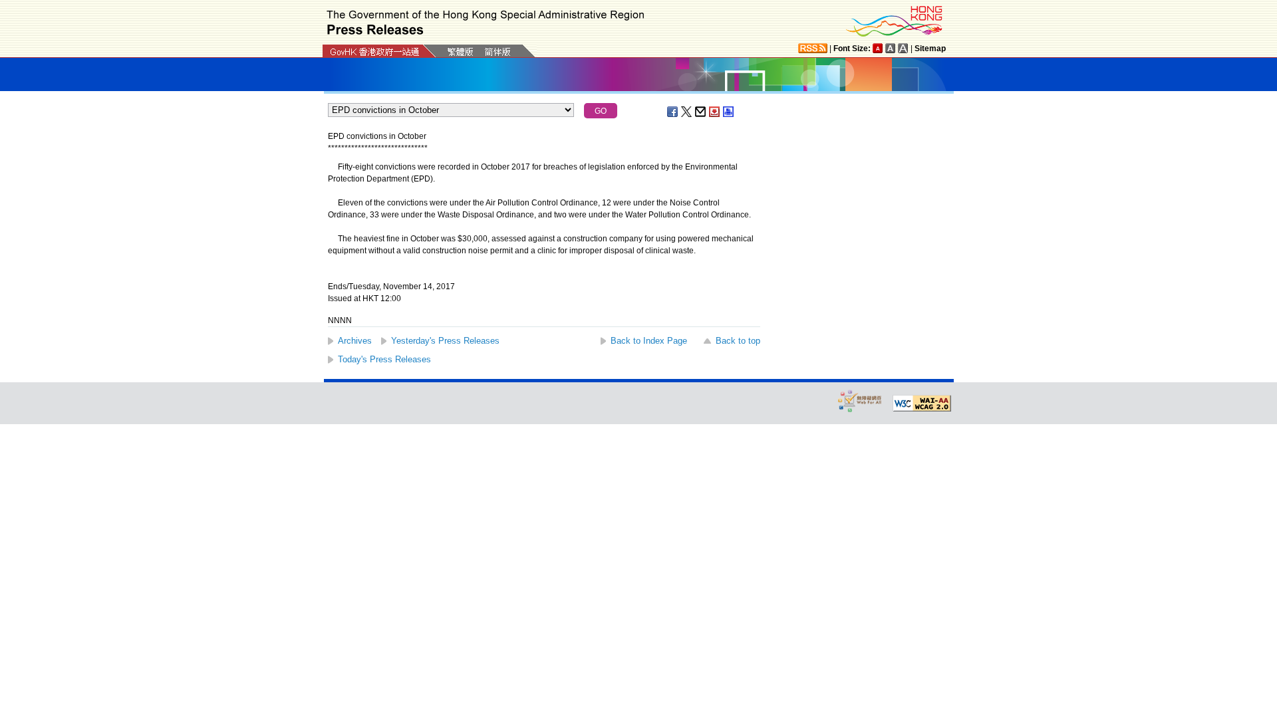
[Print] (729, 111)
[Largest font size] (903, 48)
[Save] (715, 111)
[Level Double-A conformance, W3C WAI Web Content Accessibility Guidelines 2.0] (922, 403)
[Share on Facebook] (673, 111)
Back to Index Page (649, 341)
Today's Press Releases (384, 359)
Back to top (738, 341)
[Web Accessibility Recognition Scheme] (860, 400)
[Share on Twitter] (687, 111)
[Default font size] (878, 48)
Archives (355, 341)
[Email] (701, 111)
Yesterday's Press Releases (445, 341)
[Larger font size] (890, 48)
